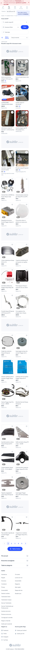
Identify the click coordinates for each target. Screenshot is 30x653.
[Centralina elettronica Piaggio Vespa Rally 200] (7, 280)
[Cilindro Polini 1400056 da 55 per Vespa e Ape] (7, 189)
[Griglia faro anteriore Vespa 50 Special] (7, 345)
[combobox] (15, 22)
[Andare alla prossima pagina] (25, 543)
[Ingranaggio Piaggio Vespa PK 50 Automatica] (22, 487)
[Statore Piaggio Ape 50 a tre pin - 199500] (7, 396)
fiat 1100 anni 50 (11, 11)
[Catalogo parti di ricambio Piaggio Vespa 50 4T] (22, 371)
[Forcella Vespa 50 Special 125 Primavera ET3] (7, 305)
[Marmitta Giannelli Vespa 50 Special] (22, 396)
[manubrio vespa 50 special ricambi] (7, 163)
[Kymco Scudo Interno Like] (22, 71)
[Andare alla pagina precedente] (4, 543)
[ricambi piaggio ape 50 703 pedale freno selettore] (22, 122)
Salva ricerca (7, 37)
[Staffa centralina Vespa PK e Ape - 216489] (22, 436)
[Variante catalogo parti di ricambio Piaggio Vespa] (7, 371)
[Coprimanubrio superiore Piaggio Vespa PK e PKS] (22, 462)
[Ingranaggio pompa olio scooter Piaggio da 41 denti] (22, 345)
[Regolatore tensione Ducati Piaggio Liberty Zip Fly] (7, 215)
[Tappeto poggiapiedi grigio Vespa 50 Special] (7, 487)
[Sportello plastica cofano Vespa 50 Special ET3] (7, 436)
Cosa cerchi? (4, 18)
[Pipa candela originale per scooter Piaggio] (7, 527)
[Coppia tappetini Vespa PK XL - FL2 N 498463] (7, 462)
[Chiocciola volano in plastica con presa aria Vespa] (22, 215)
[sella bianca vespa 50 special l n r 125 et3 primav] (7, 122)
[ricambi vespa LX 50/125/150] (22, 97)
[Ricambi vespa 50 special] (22, 163)
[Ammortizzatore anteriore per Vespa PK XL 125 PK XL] (22, 189)
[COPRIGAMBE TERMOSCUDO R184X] (7, 97)
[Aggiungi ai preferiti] (12, 61)
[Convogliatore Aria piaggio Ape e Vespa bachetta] (22, 305)
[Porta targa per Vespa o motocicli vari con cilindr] (22, 280)
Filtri (24, 27)
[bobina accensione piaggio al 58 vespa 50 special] (7, 71)
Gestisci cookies (5, 593)
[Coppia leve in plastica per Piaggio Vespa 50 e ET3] (22, 527)
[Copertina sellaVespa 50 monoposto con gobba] (22, 255)
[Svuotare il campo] (26, 22)
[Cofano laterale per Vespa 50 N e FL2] (7, 255)
